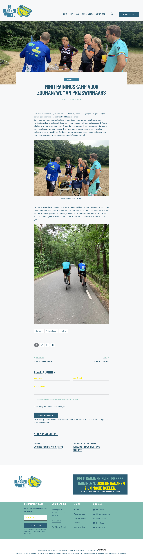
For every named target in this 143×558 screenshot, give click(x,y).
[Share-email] (73, 99)
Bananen (39, 331)
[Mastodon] (80, 99)
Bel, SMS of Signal (59, 527)
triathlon (63, 331)
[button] (75, 99)
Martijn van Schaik (65, 550)
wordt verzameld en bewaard (67, 399)
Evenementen (79, 443)
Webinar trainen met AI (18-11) (48, 447)
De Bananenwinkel (43, 550)
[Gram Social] (78, 99)
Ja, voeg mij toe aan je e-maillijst (50, 406)
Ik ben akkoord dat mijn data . (57, 399)
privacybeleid (36, 531)
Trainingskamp (51, 331)
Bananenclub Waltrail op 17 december (86, 449)
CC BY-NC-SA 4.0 (91, 550)
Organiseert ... (71, 79)
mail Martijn (56, 521)
